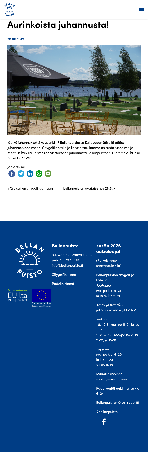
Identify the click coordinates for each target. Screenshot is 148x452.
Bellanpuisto (10, 9)
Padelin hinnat (63, 283)
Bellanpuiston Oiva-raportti (117, 402)
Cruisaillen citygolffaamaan (31, 188)
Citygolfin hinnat (64, 274)
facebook (104, 422)
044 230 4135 (69, 260)
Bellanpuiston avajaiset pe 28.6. (88, 188)
